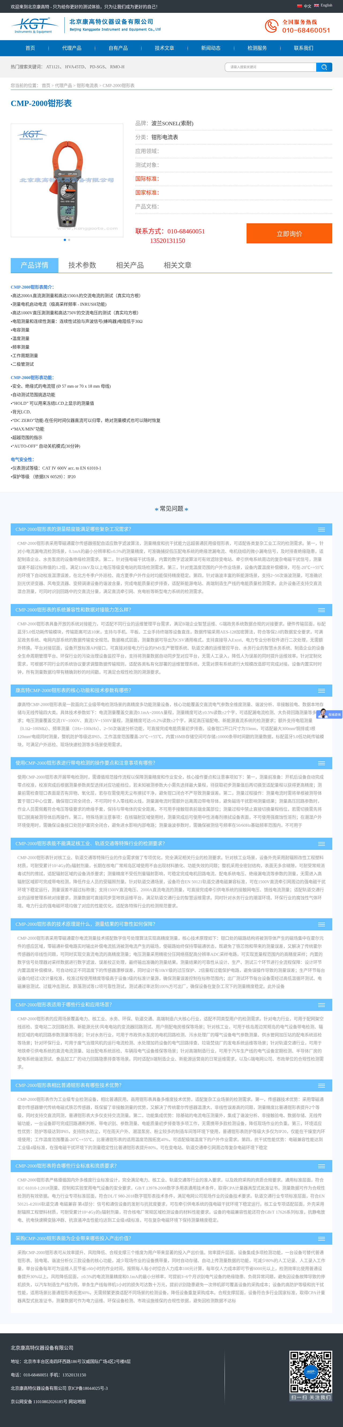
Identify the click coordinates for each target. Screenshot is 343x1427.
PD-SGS (97, 67)
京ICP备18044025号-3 (88, 1388)
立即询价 (289, 234)
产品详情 (35, 265)
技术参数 (82, 265)
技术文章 (164, 48)
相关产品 (130, 265)
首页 (30, 48)
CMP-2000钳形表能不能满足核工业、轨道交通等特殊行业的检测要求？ (91, 843)
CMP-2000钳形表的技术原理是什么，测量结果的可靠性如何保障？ (87, 924)
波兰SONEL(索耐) (172, 123)
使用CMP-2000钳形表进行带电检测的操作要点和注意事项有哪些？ (87, 763)
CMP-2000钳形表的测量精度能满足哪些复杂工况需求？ (74, 529)
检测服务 (257, 48)
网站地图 (77, 1401)
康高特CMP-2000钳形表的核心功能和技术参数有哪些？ (74, 690)
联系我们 (303, 48)
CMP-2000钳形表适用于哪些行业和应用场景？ (65, 1004)
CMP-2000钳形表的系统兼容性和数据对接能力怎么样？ (74, 610)
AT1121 (53, 67)
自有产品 (118, 48)
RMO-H (117, 67)
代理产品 (71, 48)
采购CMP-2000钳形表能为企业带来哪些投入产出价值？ (74, 1238)
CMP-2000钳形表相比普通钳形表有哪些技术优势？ (70, 1085)
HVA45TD (74, 67)
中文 (307, 6)
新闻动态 (211, 48)
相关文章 (178, 265)
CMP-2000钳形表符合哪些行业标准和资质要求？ (67, 1166)
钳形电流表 (87, 85)
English (326, 5)
